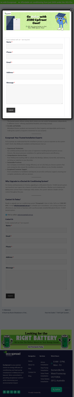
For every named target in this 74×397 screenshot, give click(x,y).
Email (9, 62)
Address (10, 72)
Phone (9, 52)
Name (9, 42)
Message (10, 83)
